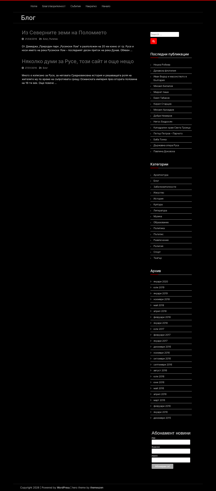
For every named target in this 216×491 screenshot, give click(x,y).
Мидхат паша (161, 91)
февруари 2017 (162, 334)
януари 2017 (161, 340)
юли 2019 (159, 287)
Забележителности (165, 186)
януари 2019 (161, 293)
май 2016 (159, 388)
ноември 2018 (162, 299)
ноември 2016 (162, 352)
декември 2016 (162, 346)
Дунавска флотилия (165, 70)
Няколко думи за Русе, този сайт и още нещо (78, 61)
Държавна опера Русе (166, 145)
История (158, 198)
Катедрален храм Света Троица (172, 127)
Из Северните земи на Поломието (64, 32)
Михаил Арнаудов (164, 109)
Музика (158, 216)
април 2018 (160, 311)
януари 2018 (161, 322)
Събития (76, 6)
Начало (106, 6)
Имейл (155, 456)
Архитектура (161, 174)
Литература (160, 210)
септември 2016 (163, 364)
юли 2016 (159, 376)
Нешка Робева (162, 64)
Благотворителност (53, 6)
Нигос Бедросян (163, 121)
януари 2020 (161, 281)
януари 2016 (161, 411)
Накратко (91, 6)
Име (153, 438)
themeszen (96, 487)
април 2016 (160, 394)
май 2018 (159, 305)
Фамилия (156, 447)
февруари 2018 (162, 317)
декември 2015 (162, 417)
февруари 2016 (162, 405)
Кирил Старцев (162, 103)
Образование (161, 222)
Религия (158, 246)
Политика (159, 228)
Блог (45, 38)
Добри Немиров (163, 115)
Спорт (157, 251)
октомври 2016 (162, 358)
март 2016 (159, 400)
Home (34, 6)
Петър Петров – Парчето (168, 133)
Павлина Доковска (164, 151)
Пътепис (53, 38)
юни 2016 (159, 382)
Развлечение (161, 240)
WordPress (63, 487)
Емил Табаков (162, 97)
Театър (158, 257)
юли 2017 (159, 328)
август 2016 (160, 370)
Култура (158, 204)
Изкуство (159, 192)
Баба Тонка (160, 139)
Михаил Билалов (163, 85)
